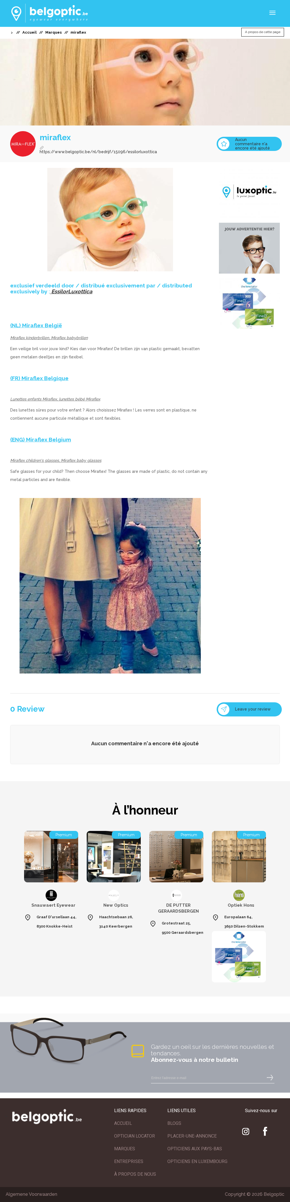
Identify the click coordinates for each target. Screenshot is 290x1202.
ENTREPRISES (128, 1161)
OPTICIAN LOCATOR (134, 1136)
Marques (53, 32)
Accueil (29, 32)
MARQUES (124, 1148)
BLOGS (174, 1123)
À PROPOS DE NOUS (135, 1174)
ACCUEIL (123, 1123)
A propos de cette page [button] (262, 32)
